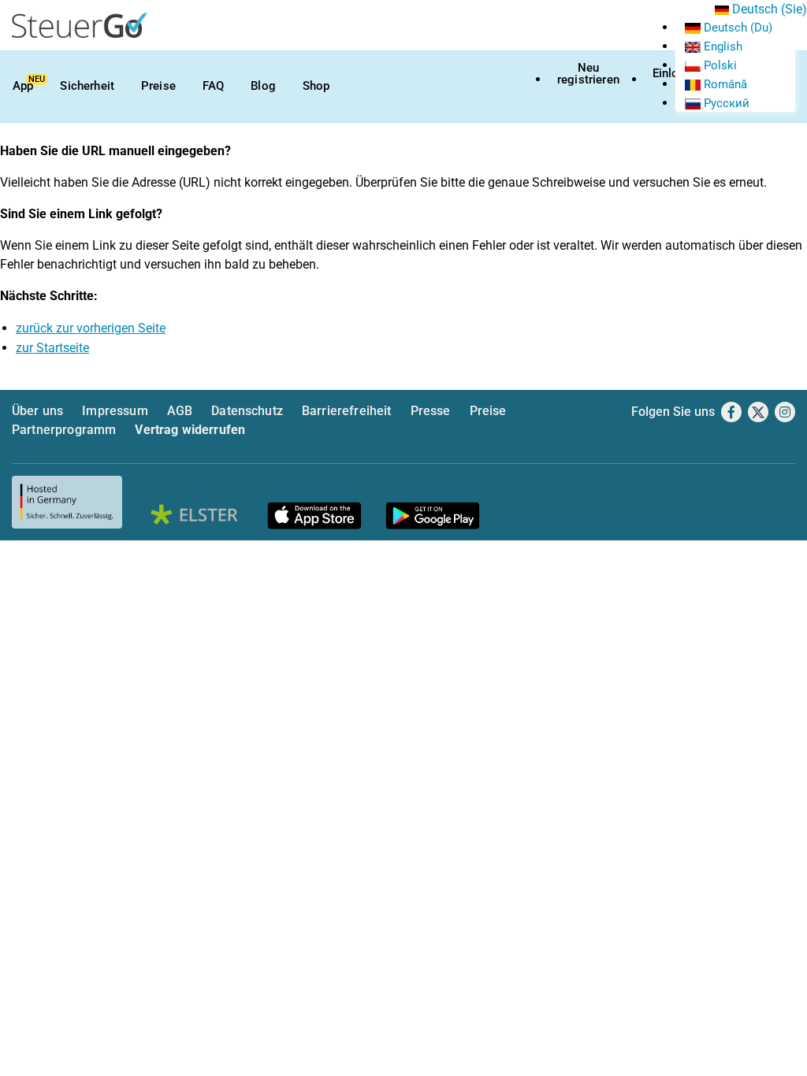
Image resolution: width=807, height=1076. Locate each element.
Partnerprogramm (64, 429)
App (23, 86)
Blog (263, 86)
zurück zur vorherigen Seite (90, 328)
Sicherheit (87, 86)
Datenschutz (247, 410)
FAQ (213, 86)
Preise (158, 86)
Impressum (114, 410)
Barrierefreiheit (347, 410)
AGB (179, 410)
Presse (431, 410)
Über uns (37, 410)
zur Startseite (52, 347)
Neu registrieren (588, 74)
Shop (316, 86)
